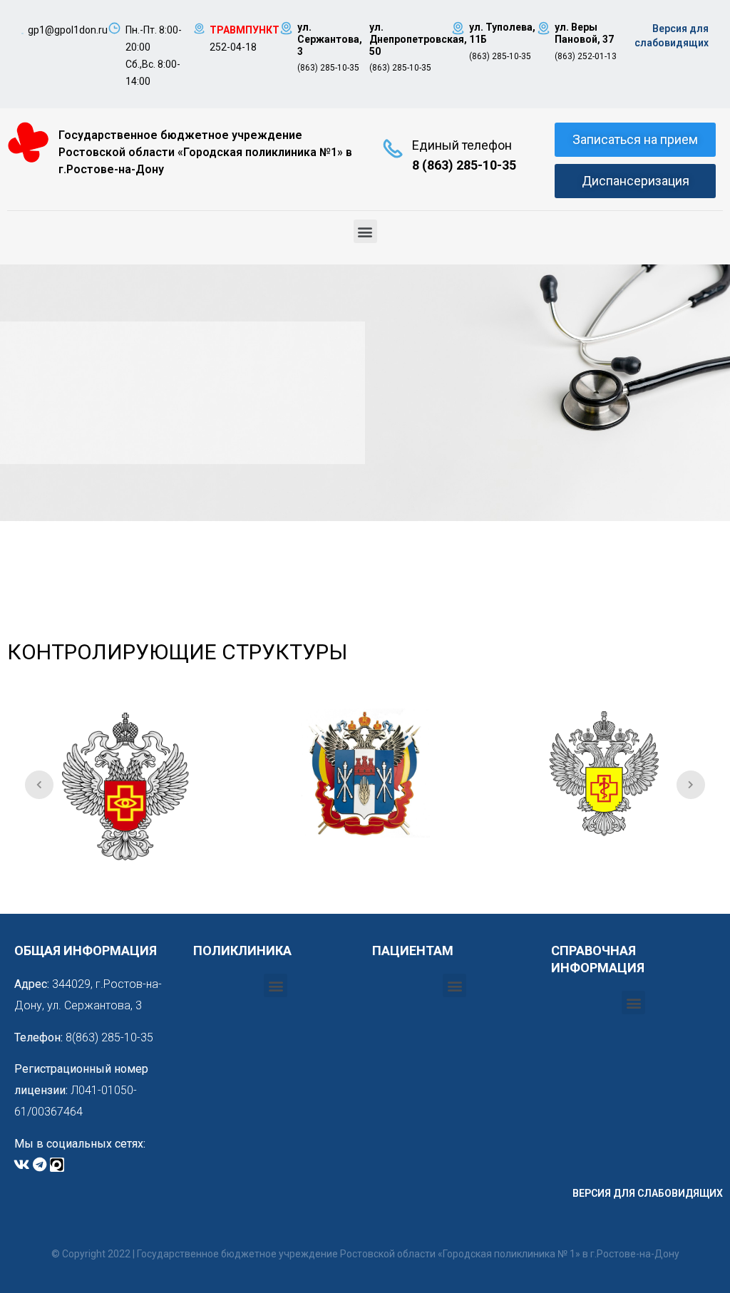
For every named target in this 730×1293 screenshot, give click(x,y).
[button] (365, 231)
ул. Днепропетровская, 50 (418, 39)
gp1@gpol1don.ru (68, 30)
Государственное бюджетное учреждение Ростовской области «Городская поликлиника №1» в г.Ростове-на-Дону (205, 152)
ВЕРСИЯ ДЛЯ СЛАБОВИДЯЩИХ (647, 1193)
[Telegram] (39, 1165)
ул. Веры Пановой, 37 (584, 33)
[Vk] (21, 1165)
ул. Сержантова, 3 (329, 39)
